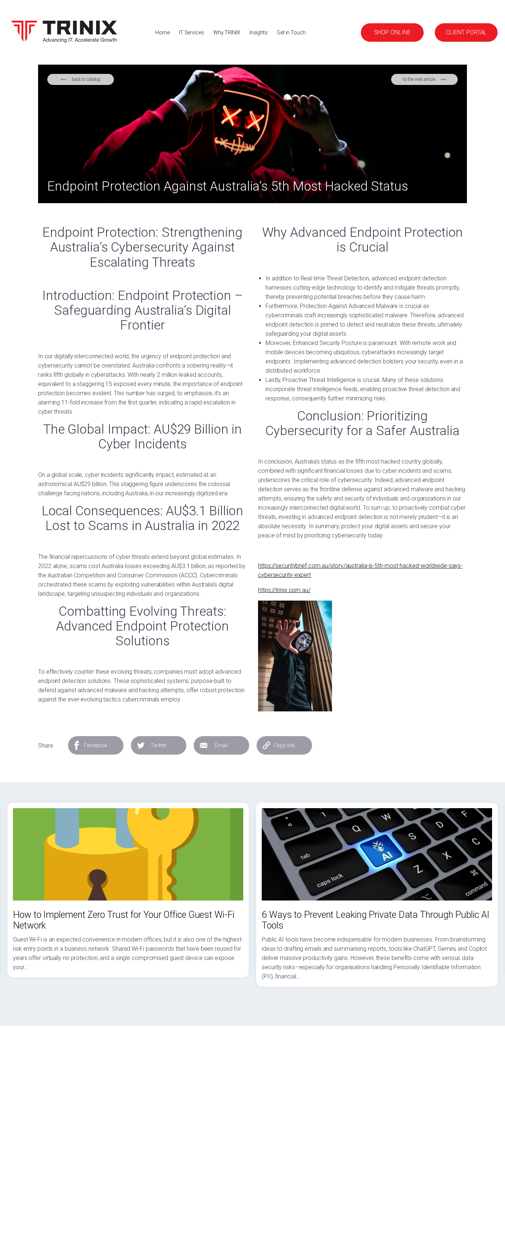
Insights (259, 32)
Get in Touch (291, 32)
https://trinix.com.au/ (284, 590)
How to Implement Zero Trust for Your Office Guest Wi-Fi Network (123, 920)
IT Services (191, 32)
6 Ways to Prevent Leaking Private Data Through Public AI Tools (375, 920)
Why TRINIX (226, 32)
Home (162, 32)
